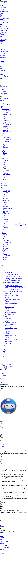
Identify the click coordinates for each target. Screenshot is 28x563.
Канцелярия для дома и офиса (8, 272)
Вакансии (1, 536)
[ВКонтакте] (0, 384)
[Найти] (0, 4)
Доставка (3, 447)
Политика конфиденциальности (4, 541)
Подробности (2, 423)
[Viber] (4, 384)
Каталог (4, 270)
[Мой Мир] (2, 384)
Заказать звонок (5, 368)
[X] (3, 384)
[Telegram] (7, 384)
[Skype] (6, 384)
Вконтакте (3, 88)
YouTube (3, 374)
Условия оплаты (2, 539)
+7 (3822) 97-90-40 (7, 367)
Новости (1, 535)
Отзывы (3, 445)
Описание (3, 444)
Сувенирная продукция (8, 323)
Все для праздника (7, 301)
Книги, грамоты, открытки (8, 297)
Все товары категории (3, 526)
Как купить (3, 446)
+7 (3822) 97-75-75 (4, 75)
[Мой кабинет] (0, 263)
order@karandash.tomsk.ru (4, 86)
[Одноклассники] (1, 384)
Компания (1, 533)
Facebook (3, 372)
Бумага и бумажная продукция (8, 283)
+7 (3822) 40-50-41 (5, 76)
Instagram (3, 89)
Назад (6, 271)
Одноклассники (4, 91)
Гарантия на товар (2, 544)
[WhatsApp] (5, 384)
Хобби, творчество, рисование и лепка (9, 292)
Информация (2, 537)
